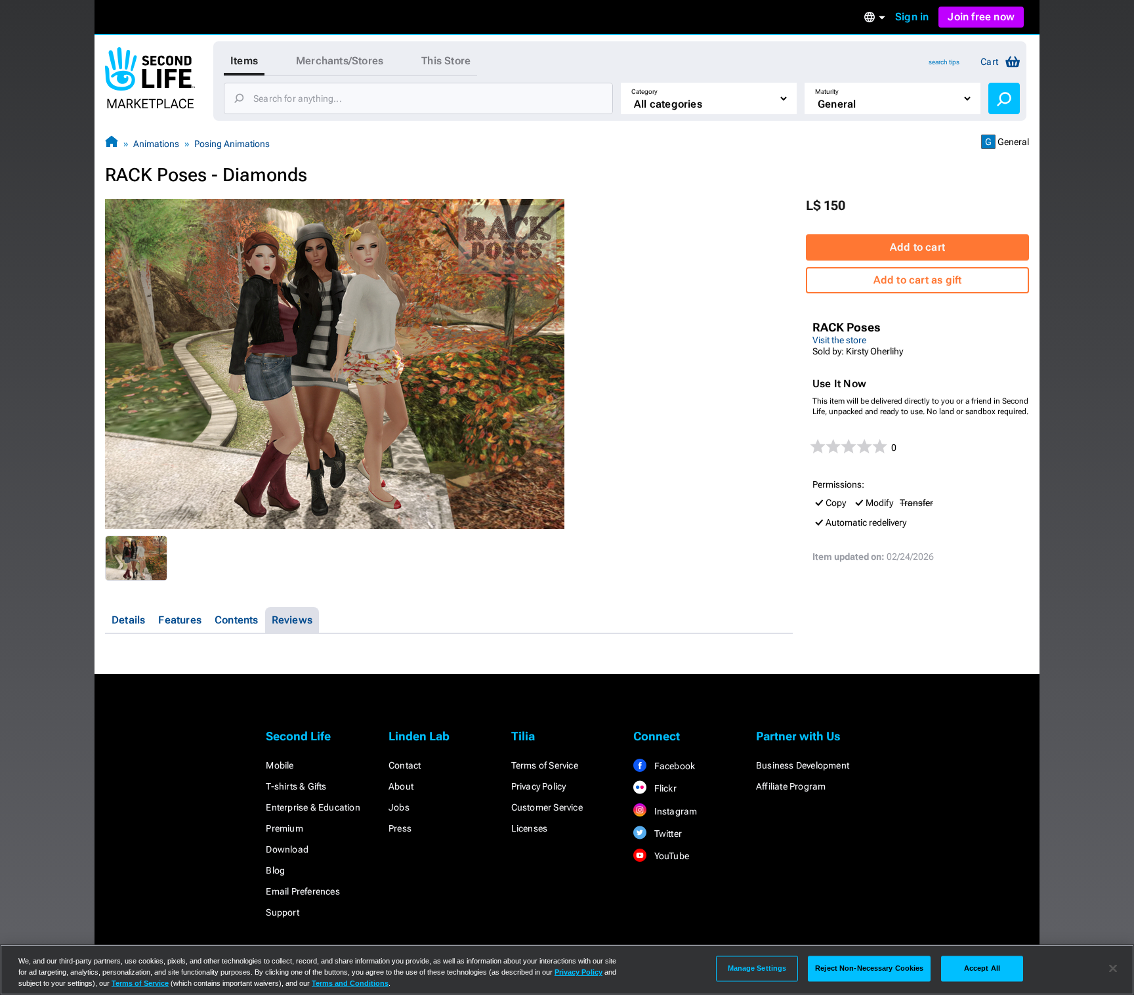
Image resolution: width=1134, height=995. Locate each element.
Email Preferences (302, 891)
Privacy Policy (538, 786)
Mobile (279, 765)
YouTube (670, 856)
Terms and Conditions (350, 983)
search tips (944, 62)
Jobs (399, 807)
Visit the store (839, 340)
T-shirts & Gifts (296, 786)
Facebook (673, 766)
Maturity (827, 91)
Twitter (667, 833)
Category (644, 91)
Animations (156, 143)
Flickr (664, 788)
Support (282, 912)
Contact (404, 765)
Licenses (529, 828)
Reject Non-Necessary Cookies (869, 968)
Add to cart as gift (917, 280)
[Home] (111, 143)
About (400, 786)
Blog (275, 870)
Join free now (981, 17)
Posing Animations (232, 143)
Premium (284, 828)
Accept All (982, 968)
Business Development (802, 765)
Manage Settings (757, 968)
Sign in (912, 17)
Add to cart (917, 247)
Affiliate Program (791, 786)
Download (287, 849)
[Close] (1113, 968)
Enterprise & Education (313, 807)
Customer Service (547, 807)
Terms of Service (544, 765)
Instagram (674, 811)
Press (399, 828)
